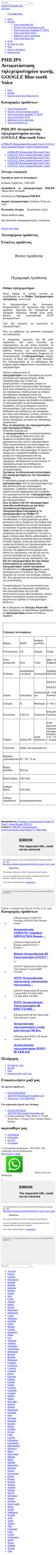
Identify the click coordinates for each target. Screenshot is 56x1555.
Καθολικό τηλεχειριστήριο (27, 35)
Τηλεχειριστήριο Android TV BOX (31, 30)
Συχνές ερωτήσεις (16, 49)
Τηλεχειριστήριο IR (23, 24)
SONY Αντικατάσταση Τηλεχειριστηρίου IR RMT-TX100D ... (28, 1006)
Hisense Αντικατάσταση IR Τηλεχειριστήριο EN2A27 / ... (31, 957)
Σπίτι (9, 90)
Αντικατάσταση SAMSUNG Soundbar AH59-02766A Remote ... (30, 933)
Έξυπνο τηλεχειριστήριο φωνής (29, 27)
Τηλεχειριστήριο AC (24, 38)
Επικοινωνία (13, 52)
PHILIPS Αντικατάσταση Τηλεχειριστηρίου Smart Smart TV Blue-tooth (24, 828)
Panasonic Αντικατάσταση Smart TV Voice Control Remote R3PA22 (27, 823)
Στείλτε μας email (10, 228)
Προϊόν (11, 21)
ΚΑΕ (10, 41)
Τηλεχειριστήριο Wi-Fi (25, 33)
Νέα (9, 46)
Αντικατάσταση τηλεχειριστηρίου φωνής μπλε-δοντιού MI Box (29, 1027)
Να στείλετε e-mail (10, 1153)
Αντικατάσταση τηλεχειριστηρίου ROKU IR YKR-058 (30, 1048)
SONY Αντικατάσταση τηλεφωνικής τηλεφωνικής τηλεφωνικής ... (31, 981)
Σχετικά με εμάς (15, 44)
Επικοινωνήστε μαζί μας (19, 1073)
